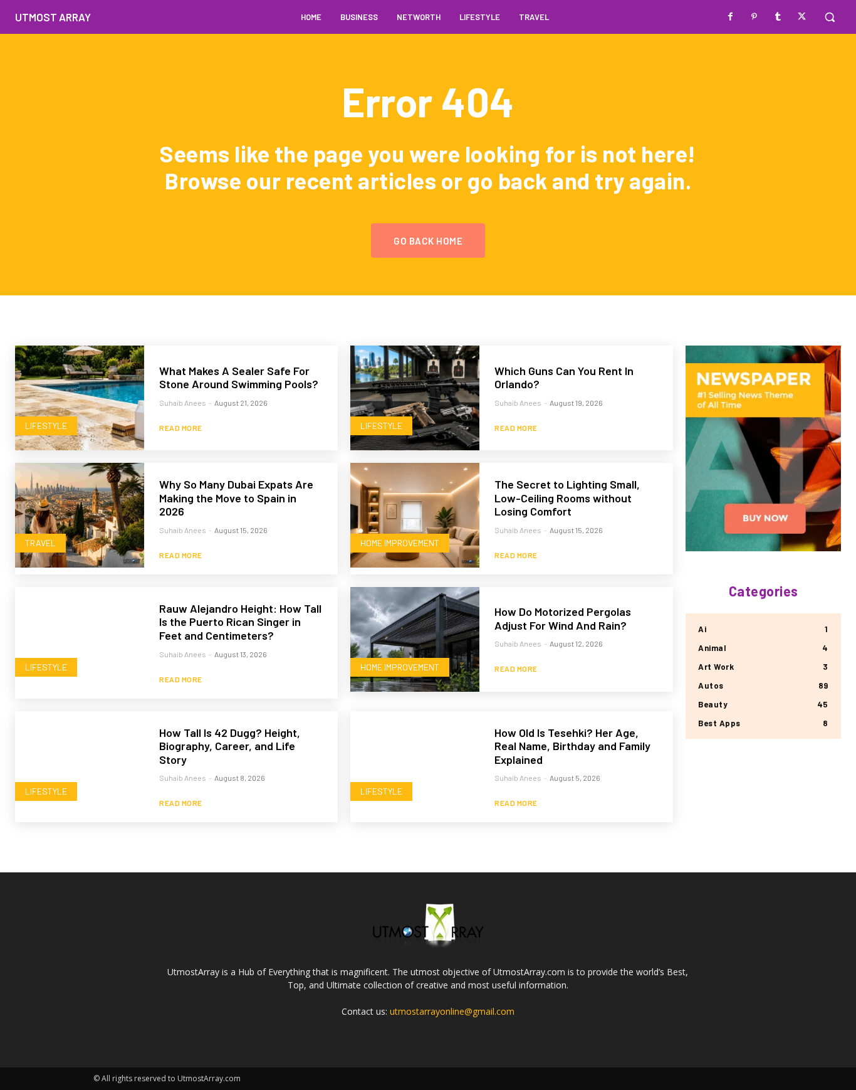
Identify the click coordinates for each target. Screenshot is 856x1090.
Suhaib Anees (182, 402)
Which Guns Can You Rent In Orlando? (564, 377)
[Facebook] (730, 17)
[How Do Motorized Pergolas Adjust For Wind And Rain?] (414, 639)
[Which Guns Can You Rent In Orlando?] (414, 398)
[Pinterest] (754, 17)
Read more (180, 427)
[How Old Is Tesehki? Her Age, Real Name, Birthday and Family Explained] (414, 763)
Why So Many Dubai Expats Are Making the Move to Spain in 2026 (236, 497)
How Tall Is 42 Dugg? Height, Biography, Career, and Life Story (229, 746)
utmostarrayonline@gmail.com (452, 1011)
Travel (40, 542)
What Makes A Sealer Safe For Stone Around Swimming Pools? (238, 377)
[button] (829, 17)
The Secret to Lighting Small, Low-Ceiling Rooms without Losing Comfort (567, 497)
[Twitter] (802, 17)
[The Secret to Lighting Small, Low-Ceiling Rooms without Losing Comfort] (414, 515)
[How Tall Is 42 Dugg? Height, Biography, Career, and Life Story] (79, 763)
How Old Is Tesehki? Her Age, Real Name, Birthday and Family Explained (572, 746)
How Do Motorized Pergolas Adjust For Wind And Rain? (562, 618)
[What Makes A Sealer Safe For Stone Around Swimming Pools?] (79, 398)
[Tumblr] (778, 17)
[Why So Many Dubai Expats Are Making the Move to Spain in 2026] (79, 515)
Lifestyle (46, 425)
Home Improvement (399, 542)
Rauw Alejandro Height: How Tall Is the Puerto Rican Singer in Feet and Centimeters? (240, 621)
